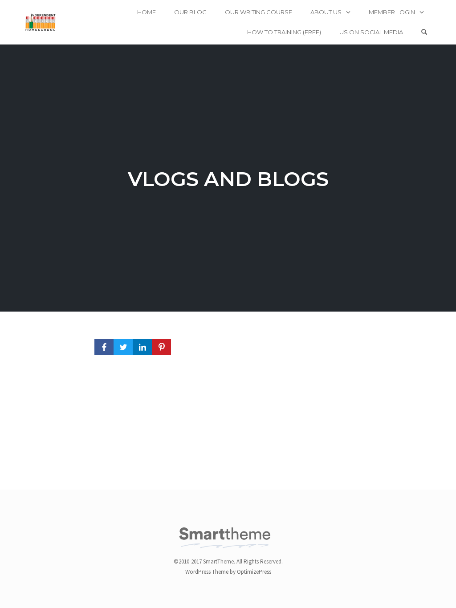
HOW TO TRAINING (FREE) (284, 32)
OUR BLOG (190, 12)
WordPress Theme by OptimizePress (228, 572)
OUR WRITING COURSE (258, 12)
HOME (146, 12)
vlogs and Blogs (228, 178)
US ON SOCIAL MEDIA (371, 32)
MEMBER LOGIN (392, 12)
